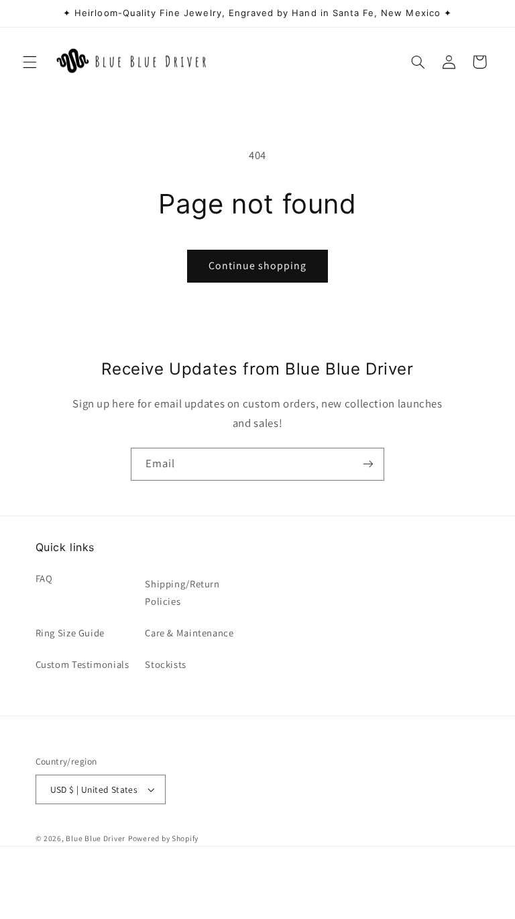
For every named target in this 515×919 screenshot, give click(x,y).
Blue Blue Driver (95, 838)
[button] (29, 61)
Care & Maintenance (189, 632)
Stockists (165, 664)
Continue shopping (258, 265)
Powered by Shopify (163, 838)
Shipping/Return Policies (182, 592)
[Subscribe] (368, 464)
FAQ (44, 578)
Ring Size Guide (70, 632)
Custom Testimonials (82, 664)
